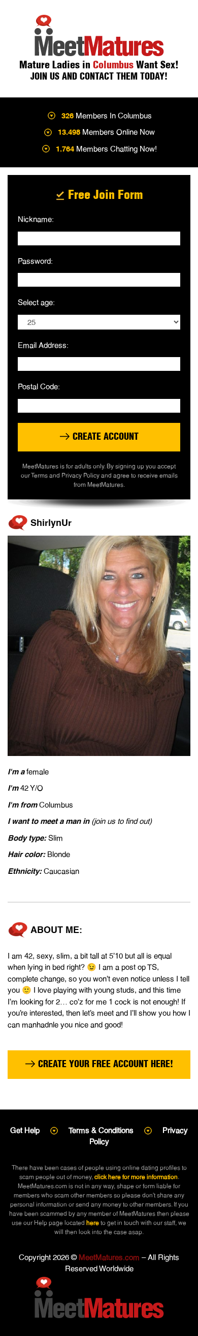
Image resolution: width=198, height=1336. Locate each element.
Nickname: (36, 219)
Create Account (104, 436)
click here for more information (136, 1176)
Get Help (25, 1130)
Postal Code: (39, 386)
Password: (35, 261)
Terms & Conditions (101, 1130)
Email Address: (43, 345)
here (92, 1222)
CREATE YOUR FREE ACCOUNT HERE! (104, 1064)
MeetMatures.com (109, 1257)
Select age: (36, 302)
